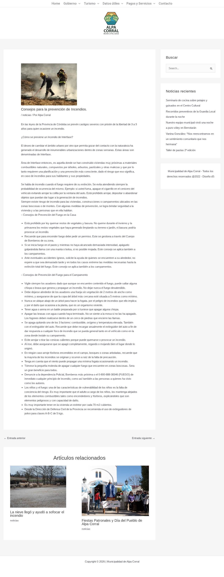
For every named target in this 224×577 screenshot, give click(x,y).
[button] (78, 3)
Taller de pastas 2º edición (180, 150)
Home (56, 3)
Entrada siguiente (143, 438)
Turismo (90, 3)
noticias (26, 114)
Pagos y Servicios (139, 3)
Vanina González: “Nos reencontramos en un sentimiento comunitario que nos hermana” (190, 139)
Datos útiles (111, 3)
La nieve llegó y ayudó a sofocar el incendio (37, 513)
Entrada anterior (14, 438)
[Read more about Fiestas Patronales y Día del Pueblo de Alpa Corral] (115, 490)
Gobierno (70, 3)
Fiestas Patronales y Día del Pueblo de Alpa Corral (112, 522)
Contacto (165, 3)
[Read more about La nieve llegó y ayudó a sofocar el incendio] (38, 486)
